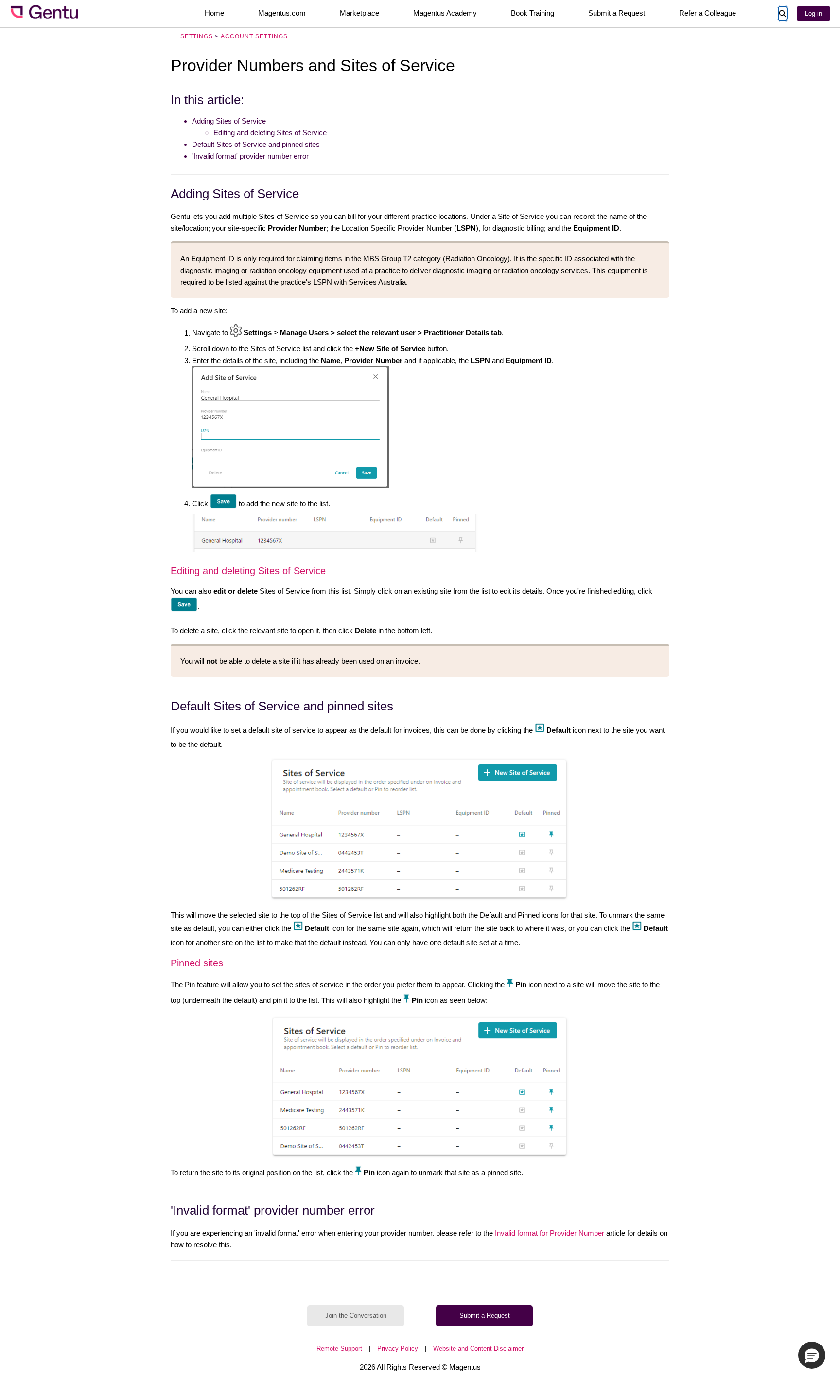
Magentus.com (282, 13)
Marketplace (359, 13)
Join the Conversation (355, 1315)
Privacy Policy (397, 1348)
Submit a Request (616, 13)
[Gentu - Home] (44, 13)
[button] (811, 1355)
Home (214, 13)
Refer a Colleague (707, 13)
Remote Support (339, 1348)
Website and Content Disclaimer (478, 1348)
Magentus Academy (445, 13)
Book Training (532, 13)
